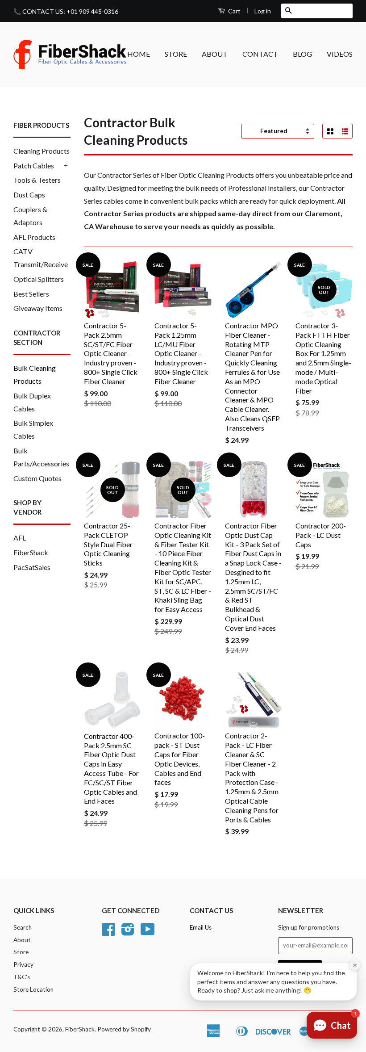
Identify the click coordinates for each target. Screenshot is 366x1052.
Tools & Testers (37, 180)
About (22, 939)
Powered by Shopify (124, 1029)
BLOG (302, 54)
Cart (234, 11)
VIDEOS (340, 54)
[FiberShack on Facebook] (108, 932)
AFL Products (34, 237)
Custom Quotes (37, 478)
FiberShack (30, 552)
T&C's (21, 977)
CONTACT (260, 54)
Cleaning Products (41, 151)
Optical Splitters (38, 279)
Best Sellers (31, 293)
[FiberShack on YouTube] (148, 932)
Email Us (201, 927)
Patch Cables (33, 165)
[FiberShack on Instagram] (128, 932)
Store (21, 952)
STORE (176, 54)
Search (22, 927)
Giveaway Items (37, 308)
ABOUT (215, 54)
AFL (19, 537)
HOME (138, 54)
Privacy (23, 964)
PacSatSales (31, 567)
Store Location (33, 989)
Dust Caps (29, 194)
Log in (262, 11)
